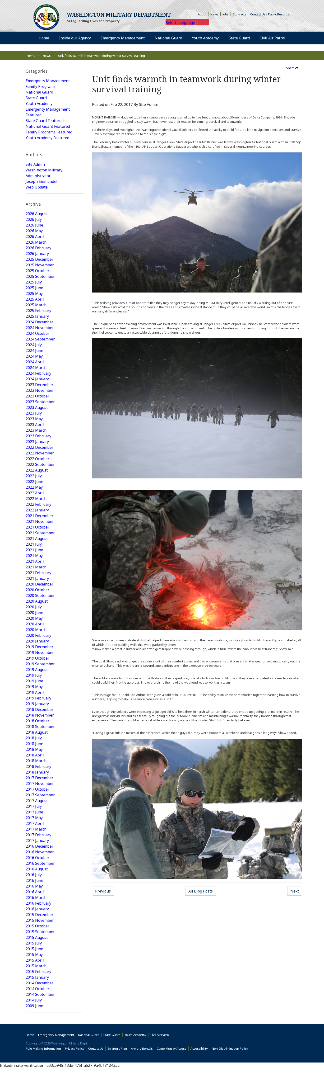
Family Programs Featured (49, 132)
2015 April (35, 960)
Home (31, 55)
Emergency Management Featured (48, 112)
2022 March (36, 498)
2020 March (36, 629)
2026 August (37, 213)
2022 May (34, 487)
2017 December (39, 777)
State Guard (36, 97)
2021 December (39, 515)
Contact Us (95, 1048)
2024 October (37, 333)
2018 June (34, 743)
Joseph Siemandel (41, 181)
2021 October (37, 527)
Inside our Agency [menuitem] (75, 38)
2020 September (40, 595)
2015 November (40, 920)
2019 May (34, 686)
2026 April (35, 236)
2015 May (34, 954)
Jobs (225, 14)
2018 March (36, 760)
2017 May (34, 817)
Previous (103, 891)
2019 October (37, 658)
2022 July (34, 475)
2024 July (34, 344)
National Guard (39, 92)
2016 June (34, 880)
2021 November (40, 521)
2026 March (36, 242)
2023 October (37, 396)
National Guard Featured (48, 126)
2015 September (40, 931)
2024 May (34, 356)
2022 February (38, 504)
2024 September (40, 339)
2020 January (37, 641)
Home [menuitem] (44, 38)
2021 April (35, 561)
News (214, 14)
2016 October (37, 857)
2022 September (40, 464)
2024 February (38, 373)
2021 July (34, 544)
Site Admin (35, 164)
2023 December (39, 384)
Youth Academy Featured (47, 137)
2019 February (38, 698)
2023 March (36, 430)
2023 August (37, 407)
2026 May (34, 230)
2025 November (40, 265)
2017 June (34, 812)
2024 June (34, 350)
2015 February (38, 971)
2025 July (34, 282)
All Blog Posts (200, 891)
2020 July (34, 606)
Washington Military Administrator (44, 172)
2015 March (36, 965)
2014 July (34, 1000)
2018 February (38, 766)
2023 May (34, 418)
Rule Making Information (43, 1048)
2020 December (39, 584)
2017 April (35, 823)
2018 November (40, 715)
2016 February (38, 903)
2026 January (37, 253)
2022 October (37, 458)
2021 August (37, 538)
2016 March (36, 897)
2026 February (38, 247)
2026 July (34, 219)
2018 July (34, 738)
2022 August (37, 470)
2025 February (38, 310)
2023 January (37, 441)
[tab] (55, 71)
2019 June (34, 681)
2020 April (35, 624)
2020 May (34, 618)
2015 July (34, 943)
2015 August (37, 937)
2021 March (36, 567)
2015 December (39, 914)
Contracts (239, 14)
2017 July (34, 806)
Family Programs (41, 86)
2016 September (40, 863)
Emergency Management (48, 80)
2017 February (38, 834)
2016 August (37, 869)
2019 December (39, 646)
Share (290, 68)
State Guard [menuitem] (239, 38)
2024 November (40, 327)
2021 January (37, 578)
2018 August (37, 732)
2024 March (36, 367)
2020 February (38, 635)
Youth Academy (39, 103)
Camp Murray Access (173, 1048)
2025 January (37, 316)
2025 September (40, 276)
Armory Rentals (142, 1048)
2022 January (37, 510)
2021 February (38, 572)
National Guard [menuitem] (168, 38)
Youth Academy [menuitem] (205, 38)
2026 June (34, 225)
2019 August (37, 669)
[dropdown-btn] (93, 38)
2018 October (37, 720)
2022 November (40, 453)
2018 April (35, 755)
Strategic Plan (117, 1048)
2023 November (40, 390)
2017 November (40, 783)
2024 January (37, 379)
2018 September (40, 726)
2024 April (35, 361)
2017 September (40, 795)
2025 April (35, 299)
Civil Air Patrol (160, 1035)
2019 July (34, 675)
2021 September (40, 532)
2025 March (36, 304)
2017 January (37, 840)
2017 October (37, 789)
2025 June (34, 287)
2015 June (34, 948)
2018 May (34, 749)
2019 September (40, 663)
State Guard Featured (45, 120)
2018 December (39, 709)
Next (294, 891)
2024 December (39, 322)
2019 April (35, 692)
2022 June (34, 481)
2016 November (40, 852)
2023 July (34, 413)
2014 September (40, 994)
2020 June (34, 612)
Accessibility (200, 1048)
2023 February (38, 436)
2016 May (34, 886)
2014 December (39, 983)
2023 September (40, 401)
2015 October (37, 926)
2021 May (34, 555)
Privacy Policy (74, 1048)
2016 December (39, 846)
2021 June (34, 550)
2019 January (37, 703)
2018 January (37, 772)
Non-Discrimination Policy (231, 1048)
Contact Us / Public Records (269, 14)
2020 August (37, 601)
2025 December (39, 259)
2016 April (35, 891)
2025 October (37, 270)
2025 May (34, 293)
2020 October (37, 589)
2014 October (37, 988)
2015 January (37, 977)
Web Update (37, 187)
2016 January (37, 909)
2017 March (36, 829)
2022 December (39, 447)
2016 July (34, 874)
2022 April (35, 493)
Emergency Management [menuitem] (123, 38)
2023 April (35, 424)
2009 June (34, 1005)
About (203, 14)
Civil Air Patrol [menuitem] (274, 38)
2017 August (37, 800)
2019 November (40, 652)
